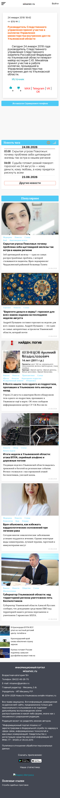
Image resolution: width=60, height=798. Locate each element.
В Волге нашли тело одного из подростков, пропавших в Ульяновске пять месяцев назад (30, 387)
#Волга (6, 378)
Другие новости (30, 183)
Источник (18, 79)
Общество (26, 588)
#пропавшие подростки (31, 378)
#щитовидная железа (18, 240)
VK (48, 88)
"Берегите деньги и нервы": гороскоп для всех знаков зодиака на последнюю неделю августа (28, 315)
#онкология (8, 521)
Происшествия (28, 375)
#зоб (5, 240)
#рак (17, 521)
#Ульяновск (31, 381)
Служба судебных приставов (15, 785)
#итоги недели (9, 451)
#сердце (25, 521)
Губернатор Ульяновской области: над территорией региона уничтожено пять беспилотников (27, 597)
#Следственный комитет (13, 381)
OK (38, 91)
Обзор (15, 448)
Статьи (27, 237)
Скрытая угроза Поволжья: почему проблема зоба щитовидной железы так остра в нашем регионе (28, 247)
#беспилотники (9, 591)
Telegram (38, 88)
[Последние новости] (48, 142)
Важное (6, 375)
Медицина (7, 237)
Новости (18, 237)
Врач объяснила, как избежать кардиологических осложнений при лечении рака (25, 527)
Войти (55, 3)
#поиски (15, 378)
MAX (27, 88)
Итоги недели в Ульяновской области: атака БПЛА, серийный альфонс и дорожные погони (27, 457)
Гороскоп (7, 308)
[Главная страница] (29, 3)
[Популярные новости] (54, 142)
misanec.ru (50, 695)
